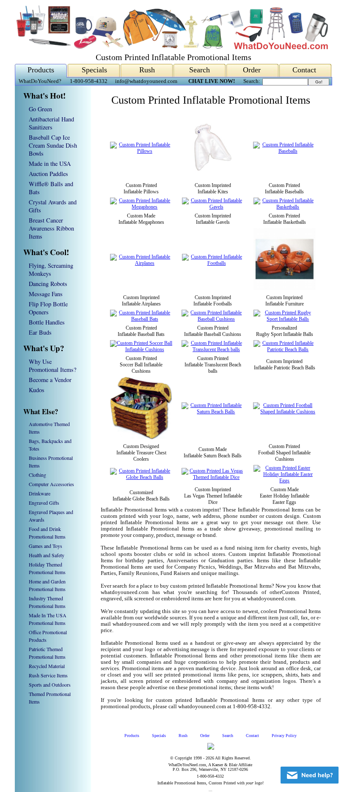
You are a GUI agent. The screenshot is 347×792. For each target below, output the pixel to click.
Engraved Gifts (44, 502)
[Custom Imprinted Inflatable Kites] (213, 176)
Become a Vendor (50, 380)
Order (252, 70)
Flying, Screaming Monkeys (51, 269)
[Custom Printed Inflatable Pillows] (141, 151)
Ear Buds (40, 332)
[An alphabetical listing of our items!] (171, 47)
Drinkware (39, 493)
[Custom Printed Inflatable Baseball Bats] (141, 319)
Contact (304, 70)
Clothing (37, 474)
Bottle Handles (47, 322)
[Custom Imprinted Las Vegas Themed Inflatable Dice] (213, 477)
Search (199, 70)
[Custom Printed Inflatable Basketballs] (284, 207)
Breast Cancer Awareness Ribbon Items (51, 228)
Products (41, 70)
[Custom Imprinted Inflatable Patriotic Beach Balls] (284, 349)
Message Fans (46, 294)
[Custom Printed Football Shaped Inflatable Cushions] (284, 412)
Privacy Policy (284, 735)
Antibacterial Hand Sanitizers (51, 123)
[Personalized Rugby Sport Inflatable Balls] (284, 319)
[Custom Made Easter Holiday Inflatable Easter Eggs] (284, 481)
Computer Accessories (51, 484)
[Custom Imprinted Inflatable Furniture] (284, 289)
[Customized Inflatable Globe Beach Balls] (141, 477)
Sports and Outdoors (50, 684)
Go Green (40, 109)
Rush (147, 70)
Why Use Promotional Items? (52, 366)
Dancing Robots (48, 284)
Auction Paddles (48, 174)
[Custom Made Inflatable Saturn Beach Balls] (213, 412)
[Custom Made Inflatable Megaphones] (141, 207)
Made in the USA (50, 164)
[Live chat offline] (310, 775)
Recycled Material (47, 666)
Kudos (36, 390)
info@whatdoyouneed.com (146, 81)
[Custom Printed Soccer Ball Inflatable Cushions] (141, 349)
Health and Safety (46, 555)
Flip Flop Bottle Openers (48, 308)
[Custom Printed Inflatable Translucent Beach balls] (213, 349)
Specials (94, 70)
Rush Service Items (48, 675)
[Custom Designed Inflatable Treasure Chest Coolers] (141, 437)
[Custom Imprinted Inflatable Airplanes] (141, 263)
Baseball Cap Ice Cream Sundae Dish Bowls (53, 145)
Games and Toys (45, 545)
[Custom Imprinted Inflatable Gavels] (213, 207)
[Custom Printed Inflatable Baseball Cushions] (213, 319)
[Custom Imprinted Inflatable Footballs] (213, 263)
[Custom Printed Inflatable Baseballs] (284, 151)
